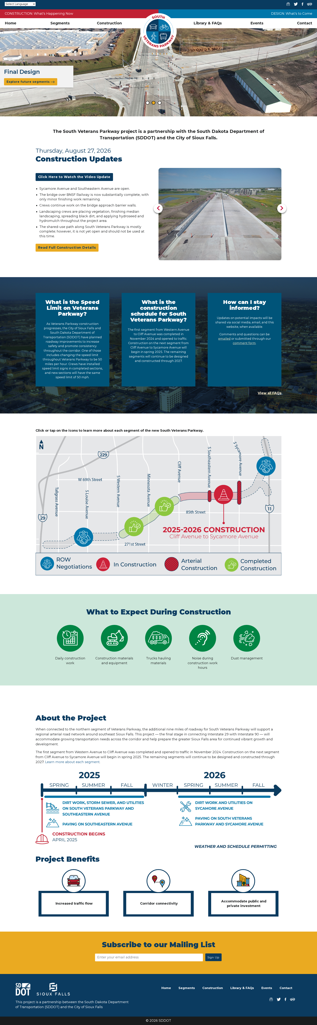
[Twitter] (294, 4)
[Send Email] (287, 4)
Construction (109, 23)
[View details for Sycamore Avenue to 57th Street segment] (266, 466)
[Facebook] (301, 4)
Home (10, 23)
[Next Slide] (281, 208)
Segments (60, 23)
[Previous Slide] (158, 208)
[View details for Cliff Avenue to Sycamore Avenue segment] (223, 494)
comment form (244, 343)
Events (256, 23)
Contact (304, 23)
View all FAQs (269, 393)
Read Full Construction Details (67, 248)
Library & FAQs (208, 23)
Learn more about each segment (72, 762)
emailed (224, 338)
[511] (308, 4)
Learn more (206, 480)
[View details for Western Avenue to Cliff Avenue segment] (164, 506)
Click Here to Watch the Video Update (74, 177)
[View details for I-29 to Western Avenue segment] (83, 537)
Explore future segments (29, 82)
